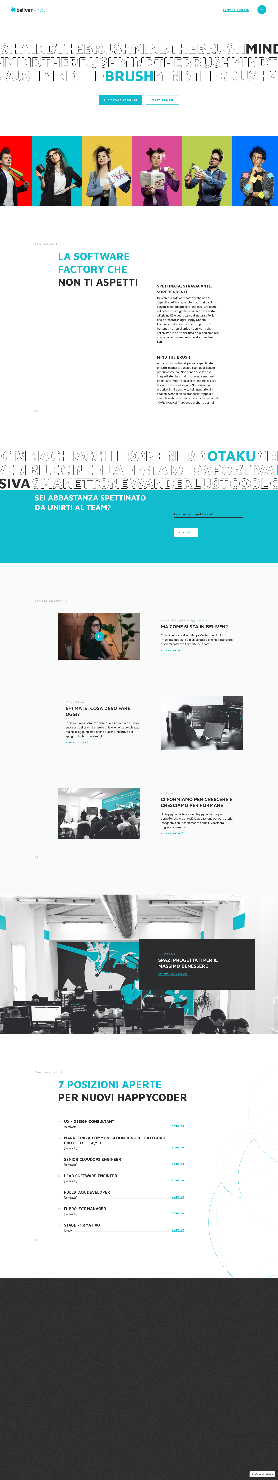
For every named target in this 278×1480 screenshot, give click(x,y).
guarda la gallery (173, 973)
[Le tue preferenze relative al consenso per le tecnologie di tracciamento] (262, 1474)
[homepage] (28, 10)
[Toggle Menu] (261, 9)
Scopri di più (172, 650)
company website (236, 9)
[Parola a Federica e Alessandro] (99, 636)
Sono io (178, 1126)
